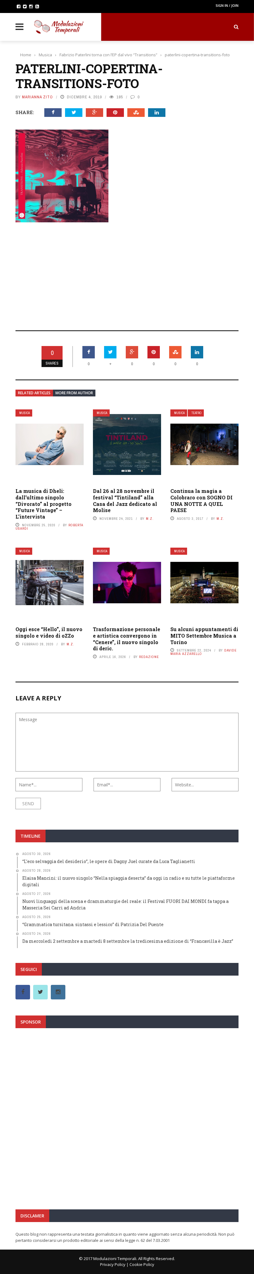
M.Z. (150, 518)
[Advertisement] (127, 272)
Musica (24, 413)
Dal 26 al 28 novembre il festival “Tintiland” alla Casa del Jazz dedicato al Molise (125, 500)
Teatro (196, 413)
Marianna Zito (37, 97)
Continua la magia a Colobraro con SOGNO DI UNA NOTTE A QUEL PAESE (201, 500)
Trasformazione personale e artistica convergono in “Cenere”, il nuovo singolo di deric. (126, 639)
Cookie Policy (141, 1264)
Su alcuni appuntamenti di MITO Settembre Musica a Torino (204, 635)
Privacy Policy (112, 1264)
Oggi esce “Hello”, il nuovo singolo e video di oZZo (48, 632)
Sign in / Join (227, 5)
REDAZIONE (149, 657)
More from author (74, 392)
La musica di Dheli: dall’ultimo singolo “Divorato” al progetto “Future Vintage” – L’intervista (43, 504)
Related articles (34, 392)
